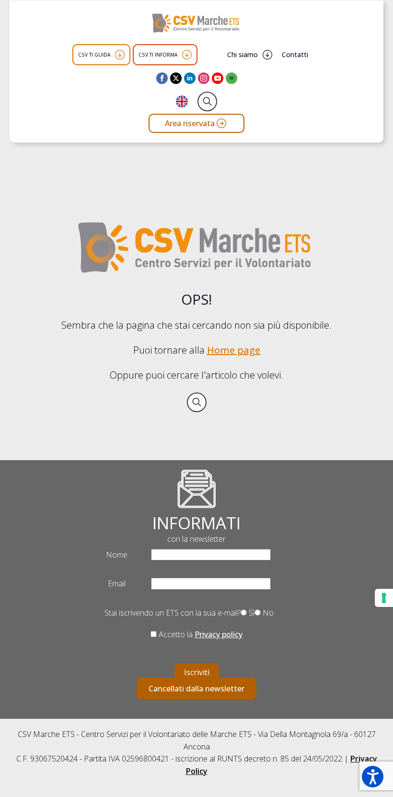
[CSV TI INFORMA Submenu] (186, 54)
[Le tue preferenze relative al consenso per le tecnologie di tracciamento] (384, 598)
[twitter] (176, 78)
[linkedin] (190, 78)
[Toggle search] (207, 101)
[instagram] (203, 78)
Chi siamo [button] (242, 54)
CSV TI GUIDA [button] (94, 54)
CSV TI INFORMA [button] (158, 54)
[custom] (231, 78)
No (267, 612)
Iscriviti (196, 672)
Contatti (295, 54)
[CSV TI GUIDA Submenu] (119, 54)
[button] (372, 776)
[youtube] (217, 78)
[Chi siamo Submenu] (267, 54)
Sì (250, 612)
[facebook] (162, 78)
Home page (233, 350)
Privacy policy (219, 634)
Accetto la (200, 634)
